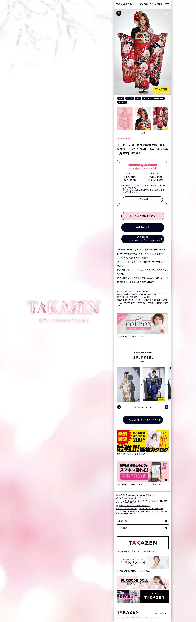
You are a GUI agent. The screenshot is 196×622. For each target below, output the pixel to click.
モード (129, 98)
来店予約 (144, 4)
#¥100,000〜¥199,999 (153, 98)
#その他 (122, 102)
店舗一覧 (122, 521)
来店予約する (143, 227)
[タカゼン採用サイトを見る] (143, 596)
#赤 (138, 98)
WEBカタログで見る (145, 216)
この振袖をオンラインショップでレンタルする (143, 239)
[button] (168, 52)
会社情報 (122, 528)
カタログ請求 (156, 4)
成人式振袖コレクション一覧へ (143, 420)
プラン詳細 (143, 199)
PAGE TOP (158, 613)
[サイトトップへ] (127, 612)
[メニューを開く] (167, 4)
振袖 (120, 98)
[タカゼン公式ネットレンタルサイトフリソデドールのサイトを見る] (143, 582)
